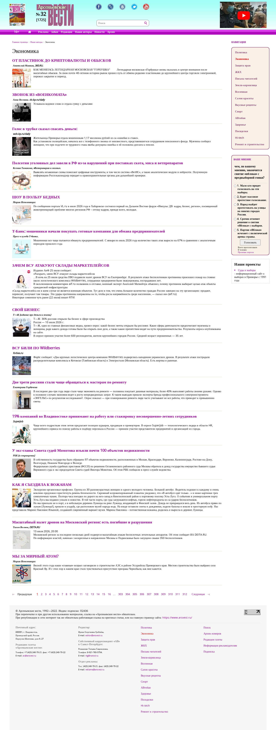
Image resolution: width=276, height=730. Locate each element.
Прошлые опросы (246, 252)
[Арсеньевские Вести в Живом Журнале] (111, 7)
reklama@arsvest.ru (94, 669)
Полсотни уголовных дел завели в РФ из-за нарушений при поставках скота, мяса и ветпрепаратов (97, 162)
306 (142, 594)
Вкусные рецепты (245, 105)
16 (109, 594)
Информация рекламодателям (220, 645)
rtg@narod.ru (91, 655)
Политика (241, 52)
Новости (99, 32)
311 (177, 594)
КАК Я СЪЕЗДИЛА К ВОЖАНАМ (42, 484)
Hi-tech (239, 137)
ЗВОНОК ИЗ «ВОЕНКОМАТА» (39, 94)
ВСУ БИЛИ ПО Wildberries (36, 347)
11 (81, 594)
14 (98, 594)
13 (92, 594)
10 (75, 594)
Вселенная (241, 91)
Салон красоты (244, 98)
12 (86, 594)
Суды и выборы (247, 270)
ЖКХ (238, 72)
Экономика (242, 59)
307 (149, 594)
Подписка (209, 651)
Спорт (239, 111)
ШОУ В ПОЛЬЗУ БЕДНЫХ (36, 196)
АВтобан (240, 118)
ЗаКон (54, 32)
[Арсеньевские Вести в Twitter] (134, 7)
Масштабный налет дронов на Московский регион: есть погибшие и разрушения (82, 522)
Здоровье (240, 124)
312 (184, 594)
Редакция (66, 32)
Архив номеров (212, 633)
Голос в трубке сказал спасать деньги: (44, 128)
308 (156, 594)
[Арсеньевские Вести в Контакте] (122, 7)
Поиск (207, 627)
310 (170, 594)
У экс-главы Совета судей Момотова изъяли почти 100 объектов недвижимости (81, 450)
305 (135, 594)
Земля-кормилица (246, 85)
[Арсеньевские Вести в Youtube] (146, 7)
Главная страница (20, 42)
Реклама (43, 32)
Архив (111, 32)
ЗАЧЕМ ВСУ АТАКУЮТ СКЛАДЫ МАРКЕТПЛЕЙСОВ (60, 265)
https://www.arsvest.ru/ (177, 617)
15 (103, 594)
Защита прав (243, 65)
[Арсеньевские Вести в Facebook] (99, 7)
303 (120, 594)
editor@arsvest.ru (94, 635)
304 (127, 594)
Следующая (198, 594)
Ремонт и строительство (249, 144)
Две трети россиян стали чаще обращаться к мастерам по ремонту (69, 382)
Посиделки (241, 131)
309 (163, 594)
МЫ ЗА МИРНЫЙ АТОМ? (35, 556)
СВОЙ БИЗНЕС (26, 309)
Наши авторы (83, 32)
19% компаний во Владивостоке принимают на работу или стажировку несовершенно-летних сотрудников (104, 416)
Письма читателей (246, 78)
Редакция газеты (213, 639)
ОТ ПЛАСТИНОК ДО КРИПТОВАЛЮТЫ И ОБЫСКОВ (61, 60)
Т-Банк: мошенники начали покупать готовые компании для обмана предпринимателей (88, 231)
